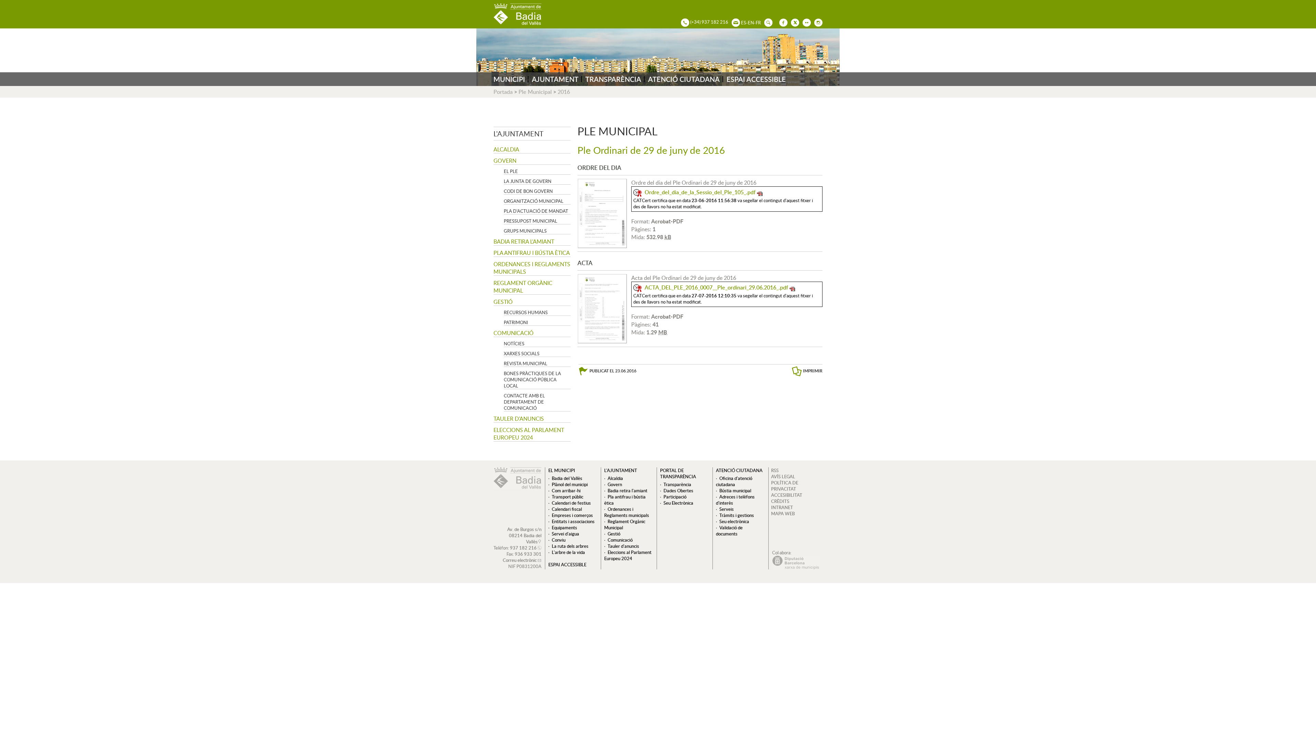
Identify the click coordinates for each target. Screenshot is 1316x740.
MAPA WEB (783, 513)
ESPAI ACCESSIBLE (756, 79)
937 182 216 (523, 548)
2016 (564, 92)
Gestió (503, 302)
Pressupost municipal (530, 221)
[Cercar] (766, 22)
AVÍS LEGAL (783, 476)
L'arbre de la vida (568, 552)
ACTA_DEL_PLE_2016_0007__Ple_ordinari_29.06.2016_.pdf (716, 287)
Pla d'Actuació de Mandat (536, 211)
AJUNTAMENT (555, 79)
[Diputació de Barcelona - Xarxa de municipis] (795, 568)
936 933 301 (528, 554)
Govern (505, 160)
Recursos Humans (526, 312)
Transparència (677, 484)
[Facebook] (782, 22)
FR (758, 23)
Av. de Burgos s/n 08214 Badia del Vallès (524, 535)
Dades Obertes (678, 491)
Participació (674, 497)
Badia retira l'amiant (524, 241)
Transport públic (567, 497)
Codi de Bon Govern (528, 191)
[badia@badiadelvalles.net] (734, 22)
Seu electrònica (734, 521)
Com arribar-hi (566, 491)
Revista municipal (525, 363)
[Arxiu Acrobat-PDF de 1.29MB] (602, 308)
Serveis (726, 509)
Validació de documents (729, 531)
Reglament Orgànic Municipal (523, 286)
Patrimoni (516, 322)
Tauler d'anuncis (519, 418)
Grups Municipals (525, 231)
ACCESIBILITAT (786, 495)
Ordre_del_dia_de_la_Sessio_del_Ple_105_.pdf (700, 192)
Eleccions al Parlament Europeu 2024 (529, 433)
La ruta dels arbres (570, 546)
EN (751, 23)
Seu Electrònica (678, 503)
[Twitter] (793, 22)
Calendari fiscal (567, 509)
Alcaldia (506, 149)
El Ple (511, 171)
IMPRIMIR (812, 371)
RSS (775, 470)
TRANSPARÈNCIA (613, 79)
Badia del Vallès (567, 478)
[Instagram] (816, 22)
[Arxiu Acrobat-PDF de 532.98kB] (602, 213)
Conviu (558, 540)
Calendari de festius (571, 503)
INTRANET (782, 507)
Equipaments (564, 528)
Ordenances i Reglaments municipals (532, 267)
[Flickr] (805, 22)
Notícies (514, 344)
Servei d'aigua (565, 534)
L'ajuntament (519, 133)
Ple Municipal (535, 92)
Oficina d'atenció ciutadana (734, 481)
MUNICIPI (509, 79)
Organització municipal (533, 201)
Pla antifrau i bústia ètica (532, 253)
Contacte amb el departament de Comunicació (524, 402)
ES (743, 23)
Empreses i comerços (572, 515)
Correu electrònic (520, 560)
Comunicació (514, 333)
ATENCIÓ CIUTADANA (684, 79)
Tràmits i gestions (736, 515)
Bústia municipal (735, 491)
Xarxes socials (521, 353)
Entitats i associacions (573, 521)
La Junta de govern (527, 181)
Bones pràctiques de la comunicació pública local (532, 379)
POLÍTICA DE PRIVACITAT (784, 486)
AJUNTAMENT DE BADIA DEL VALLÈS (517, 14)
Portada (503, 92)
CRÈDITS (780, 501)
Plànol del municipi (570, 484)
